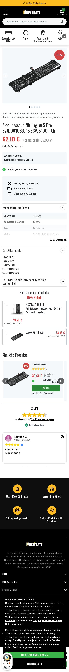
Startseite (7, 113)
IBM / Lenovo (9, 117)
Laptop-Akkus (46, 113)
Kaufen (46, 388)
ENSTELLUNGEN (34, 664)
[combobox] (34, 21)
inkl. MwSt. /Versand (12, 146)
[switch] (7, 667)
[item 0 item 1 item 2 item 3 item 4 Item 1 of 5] (34, 75)
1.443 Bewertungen (42, 419)
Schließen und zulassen (34, 655)
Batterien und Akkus (25, 113)
